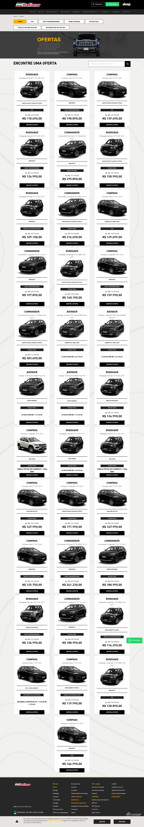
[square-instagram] (14, 799)
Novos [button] (40, 12)
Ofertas (32, 12)
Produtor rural (75, 784)
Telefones (98, 4)
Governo (74, 787)
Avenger (55, 790)
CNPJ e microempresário (60, 812)
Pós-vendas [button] (104, 12)
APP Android (96, 806)
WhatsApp (112, 4)
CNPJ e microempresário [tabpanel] (51, 21)
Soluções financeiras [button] (89, 12)
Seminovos (76, 12)
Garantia (94, 793)
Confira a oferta (32, 125)
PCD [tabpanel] (32, 21)
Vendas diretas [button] (51, 12)
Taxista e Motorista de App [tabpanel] (27, 27)
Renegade (56, 793)
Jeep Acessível (65, 12)
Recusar (122, 822)
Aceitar (102, 822)
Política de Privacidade (54, 820)
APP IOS (94, 803)
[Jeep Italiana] (27, 5)
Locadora (74, 790)
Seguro (73, 812)
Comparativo (116, 797)
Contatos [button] (125, 12)
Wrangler (56, 803)
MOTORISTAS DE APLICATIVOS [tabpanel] (55, 27)
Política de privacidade (118, 793)
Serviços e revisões (98, 787)
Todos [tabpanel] (20, 21)
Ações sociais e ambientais (100, 800)
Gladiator (56, 806)
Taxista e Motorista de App (79, 793)
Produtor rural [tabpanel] (74, 21)
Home (15, 16)
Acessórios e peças (98, 790)
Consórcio (74, 809)
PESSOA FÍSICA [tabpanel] (94, 21)
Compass (56, 797)
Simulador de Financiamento (80, 806)
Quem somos (96, 812)
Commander (56, 800)
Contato (114, 784)
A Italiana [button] (115, 12)
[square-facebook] (16, 799)
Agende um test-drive (118, 790)
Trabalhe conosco (117, 787)
